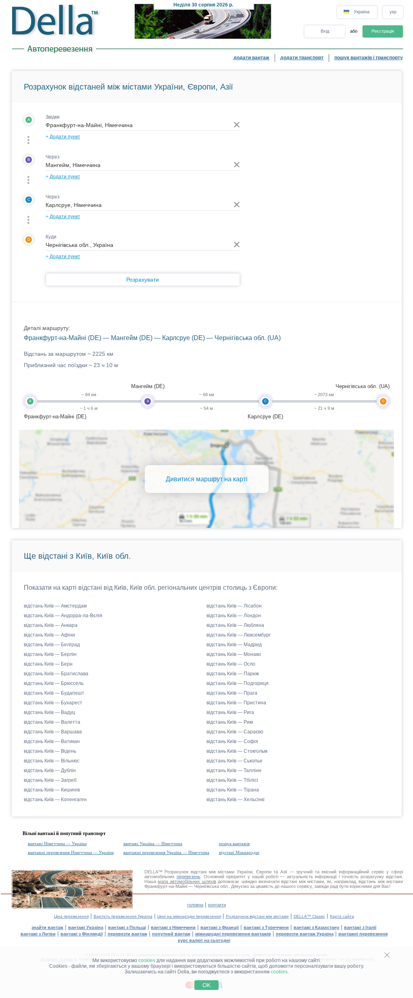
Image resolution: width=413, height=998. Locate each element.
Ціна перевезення (71, 916)
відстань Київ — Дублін (50, 770)
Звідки (53, 117)
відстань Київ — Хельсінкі (235, 799)
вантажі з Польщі (127, 927)
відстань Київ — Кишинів (52, 790)
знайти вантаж (47, 927)
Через (53, 157)
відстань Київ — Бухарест (53, 703)
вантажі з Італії (360, 927)
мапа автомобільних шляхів (187, 881)
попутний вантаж (171, 933)
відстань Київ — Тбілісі (232, 780)
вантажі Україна (85, 927)
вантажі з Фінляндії (81, 933)
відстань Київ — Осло (230, 664)
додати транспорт (301, 58)
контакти (217, 904)
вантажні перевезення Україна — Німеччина (166, 852)
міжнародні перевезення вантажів (233, 933)
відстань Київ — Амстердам (55, 606)
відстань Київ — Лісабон (234, 606)
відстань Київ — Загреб (50, 780)
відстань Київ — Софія (232, 741)
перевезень (188, 876)
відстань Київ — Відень (50, 751)
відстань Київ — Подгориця (237, 683)
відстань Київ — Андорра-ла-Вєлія (63, 615)
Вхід (325, 31)
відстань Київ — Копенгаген (55, 799)
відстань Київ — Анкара (50, 625)
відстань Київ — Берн (48, 664)
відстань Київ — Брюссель (53, 683)
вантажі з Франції (219, 927)
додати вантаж (251, 58)
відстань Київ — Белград (52, 644)
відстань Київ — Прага (231, 693)
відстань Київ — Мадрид (234, 644)
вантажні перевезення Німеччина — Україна (71, 852)
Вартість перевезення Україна (123, 916)
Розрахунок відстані (185, 871)
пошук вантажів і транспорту (368, 58)
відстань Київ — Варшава (53, 732)
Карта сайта (342, 916)
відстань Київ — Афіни (49, 635)
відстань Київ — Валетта (52, 722)
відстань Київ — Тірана (232, 790)
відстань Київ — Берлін (50, 654)
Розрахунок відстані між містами (257, 916)
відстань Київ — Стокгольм (236, 751)
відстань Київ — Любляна (235, 625)
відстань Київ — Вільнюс (51, 761)
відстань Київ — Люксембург (238, 635)
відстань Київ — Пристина (236, 703)
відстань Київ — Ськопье (234, 761)
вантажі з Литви (38, 933)
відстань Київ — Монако (233, 654)
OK (206, 985)
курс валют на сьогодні (204, 940)
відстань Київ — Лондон (233, 615)
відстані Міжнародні (239, 852)
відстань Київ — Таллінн (233, 770)
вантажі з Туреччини (266, 927)
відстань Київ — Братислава (56, 673)
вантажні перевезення (363, 933)
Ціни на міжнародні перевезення (189, 916)
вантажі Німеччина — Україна (57, 843)
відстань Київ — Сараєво (234, 732)
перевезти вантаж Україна (305, 933)
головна (195, 904)
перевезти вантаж (127, 933)
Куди (51, 237)
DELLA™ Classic (309, 916)
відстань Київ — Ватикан (52, 741)
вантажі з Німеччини (173, 927)
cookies (146, 960)
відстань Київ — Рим (229, 722)
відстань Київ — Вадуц (49, 712)
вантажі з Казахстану (316, 927)
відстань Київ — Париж (232, 673)
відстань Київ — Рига (230, 712)
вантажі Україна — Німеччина (152, 843)
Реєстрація (382, 31)
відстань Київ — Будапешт (54, 693)
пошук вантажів (234, 843)
